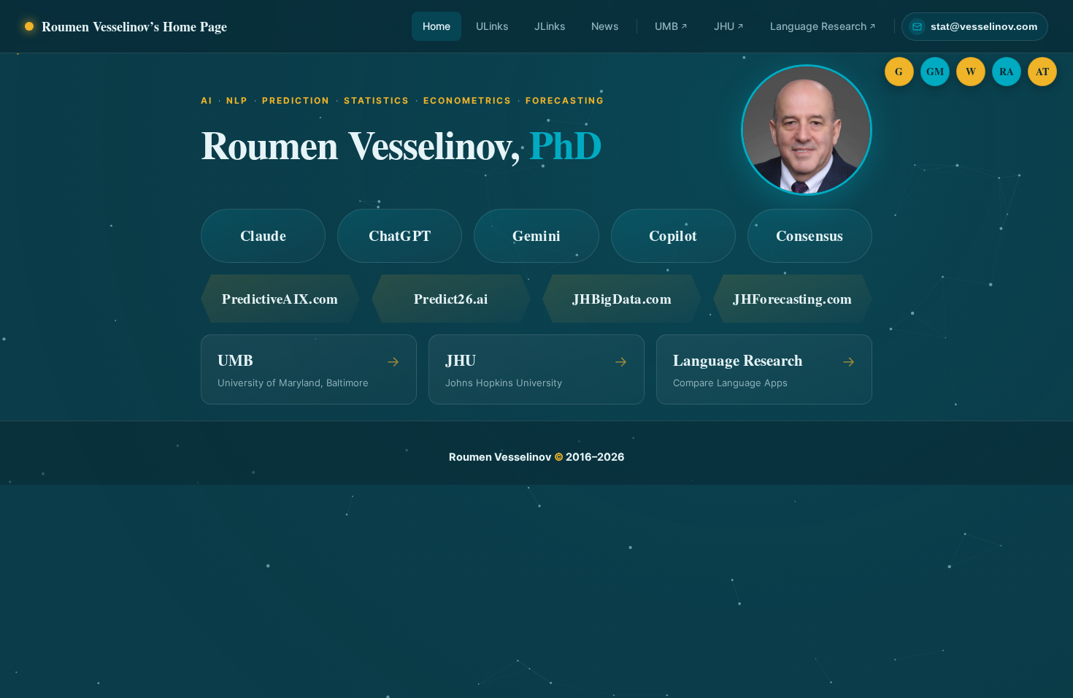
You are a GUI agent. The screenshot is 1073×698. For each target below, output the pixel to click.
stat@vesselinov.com (984, 26)
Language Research (818, 26)
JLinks (550, 26)
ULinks (492, 26)
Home (436, 26)
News (605, 26)
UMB (666, 26)
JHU (724, 26)
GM (935, 71)
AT (1043, 71)
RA (1007, 71)
